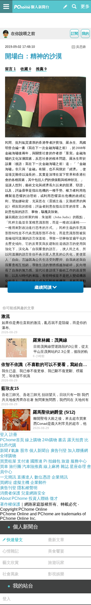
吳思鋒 (81, 47)
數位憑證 (42, 477)
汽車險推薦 (32, 466)
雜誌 (65, 466)
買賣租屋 (8, 461)
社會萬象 (11, 574)
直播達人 (25, 477)
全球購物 (8, 456)
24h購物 (49, 440)
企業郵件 (38, 482)
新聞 (4, 450)
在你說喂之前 (23, 33)
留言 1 (10, 69)
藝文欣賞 (11, 562)
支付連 (23, 461)
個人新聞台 (39, 450)
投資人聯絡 (39, 498)
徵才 (54, 498)
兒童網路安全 (33, 493)
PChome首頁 (12, 440)
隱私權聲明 (27, 488)
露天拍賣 (75, 440)
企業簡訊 (60, 477)
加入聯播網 (78, 450)
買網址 (6, 482)
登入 (4, 434)
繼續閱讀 (43, 287)
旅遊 (65, 461)
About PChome (14, 498)
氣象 (15, 450)
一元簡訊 (8, 477)
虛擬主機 (21, 482)
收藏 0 (25, 69)
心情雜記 (11, 551)
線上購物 (33, 440)
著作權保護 (10, 504)
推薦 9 (41, 69)
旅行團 (15, 466)
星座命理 (78, 466)
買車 (4, 466)
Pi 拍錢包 (51, 461)
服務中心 (79, 461)
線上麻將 (51, 466)
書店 (62, 440)
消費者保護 (10, 493)
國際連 (36, 461)
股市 (24, 450)
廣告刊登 (59, 450)
